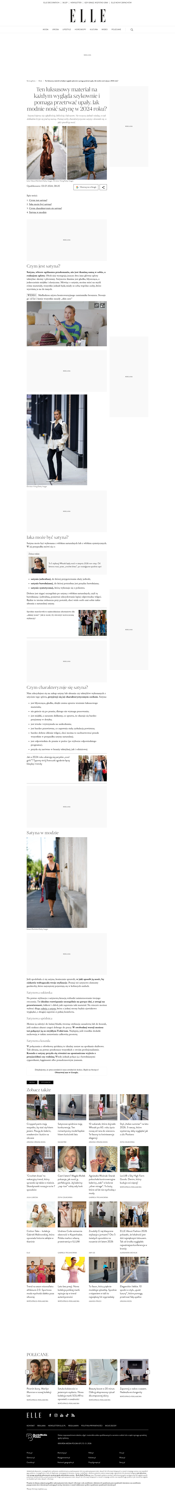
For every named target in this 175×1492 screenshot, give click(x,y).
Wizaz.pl (122, 1457)
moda (32, 1082)
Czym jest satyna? (38, 200)
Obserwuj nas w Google (87, 187)
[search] (132, 29)
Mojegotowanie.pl (64, 1457)
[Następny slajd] (148, 1372)
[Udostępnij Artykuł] (103, 187)
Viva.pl (121, 1453)
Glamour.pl (31, 1457)
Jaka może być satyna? (40, 204)
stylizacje (46, 1082)
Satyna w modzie (38, 212)
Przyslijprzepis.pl (94, 1462)
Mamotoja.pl (62, 1453)
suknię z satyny (48, 1008)
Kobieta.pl (92, 1457)
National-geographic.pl (66, 1462)
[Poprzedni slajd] (27, 1372)
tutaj (45, 1489)
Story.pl (122, 1462)
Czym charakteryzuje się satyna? (45, 208)
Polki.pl (91, 1453)
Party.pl (29, 1453)
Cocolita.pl (30, 1462)
